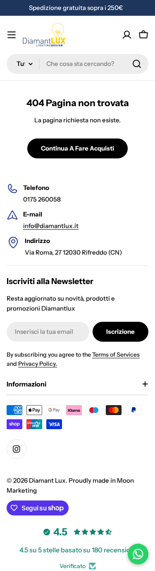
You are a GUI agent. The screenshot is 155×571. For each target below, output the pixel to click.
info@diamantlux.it (51, 226)
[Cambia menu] (12, 35)
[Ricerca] (137, 64)
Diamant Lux (47, 480)
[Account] (127, 35)
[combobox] (77, 64)
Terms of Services (116, 354)
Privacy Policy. (37, 363)
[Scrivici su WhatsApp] (138, 554)
